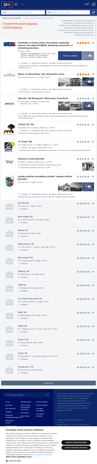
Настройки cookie (9, 422)
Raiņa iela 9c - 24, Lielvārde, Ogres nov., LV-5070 (39, 356)
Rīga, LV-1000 (38, 54)
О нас (7, 402)
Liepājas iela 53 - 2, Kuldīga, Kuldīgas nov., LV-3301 (39, 145)
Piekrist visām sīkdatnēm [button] (76, 442)
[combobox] (23, 12)
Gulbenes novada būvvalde (31, 158)
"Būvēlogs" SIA (23, 271)
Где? (49, 12)
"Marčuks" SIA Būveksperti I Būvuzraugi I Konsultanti (43, 98)
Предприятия (26, 402)
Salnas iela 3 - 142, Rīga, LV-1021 (33, 274)
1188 (7, 4)
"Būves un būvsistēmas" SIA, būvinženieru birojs (41, 74)
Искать (93, 12)
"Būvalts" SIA (23, 230)
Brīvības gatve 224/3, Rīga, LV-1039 (34, 315)
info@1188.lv (61, 422)
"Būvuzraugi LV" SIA (25, 258)
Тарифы (8, 412)
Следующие (48, 383)
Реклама (8, 405)
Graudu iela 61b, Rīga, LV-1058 (32, 343)
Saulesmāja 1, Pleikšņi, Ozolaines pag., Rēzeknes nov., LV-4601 (35, 103)
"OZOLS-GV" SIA (26, 124)
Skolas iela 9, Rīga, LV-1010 (31, 233)
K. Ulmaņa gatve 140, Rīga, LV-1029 (34, 261)
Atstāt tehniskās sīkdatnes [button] (76, 448)
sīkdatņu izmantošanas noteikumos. (40, 455)
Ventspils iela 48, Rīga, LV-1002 (32, 288)
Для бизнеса (10, 408)
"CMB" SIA (22, 285)
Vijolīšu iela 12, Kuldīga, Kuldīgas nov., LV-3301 (38, 128)
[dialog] (48, 445)
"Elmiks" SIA (22, 312)
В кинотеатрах (41, 402)
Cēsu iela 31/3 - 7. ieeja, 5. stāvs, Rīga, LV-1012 (38, 247)
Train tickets (25, 416)
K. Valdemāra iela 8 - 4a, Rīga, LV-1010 (35, 302)
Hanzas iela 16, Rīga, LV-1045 (31, 370)
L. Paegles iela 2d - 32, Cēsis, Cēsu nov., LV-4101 (39, 329)
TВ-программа (41, 405)
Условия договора (40, 409)
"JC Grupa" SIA (25, 141)
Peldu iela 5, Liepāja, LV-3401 (31, 182)
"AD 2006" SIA (23, 203)
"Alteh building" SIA (25, 217)
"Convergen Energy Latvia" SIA (30, 299)
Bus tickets (25, 413)
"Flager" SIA (22, 326)
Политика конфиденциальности (13, 416)
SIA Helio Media (74, 425)
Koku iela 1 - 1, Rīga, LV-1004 (31, 206)
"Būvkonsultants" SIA (26, 244)
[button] (33, 457)
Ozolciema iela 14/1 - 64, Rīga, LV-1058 (35, 220)
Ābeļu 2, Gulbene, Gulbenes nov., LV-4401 (36, 162)
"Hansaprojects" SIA (25, 367)
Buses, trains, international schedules (26, 407)
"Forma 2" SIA (23, 340)
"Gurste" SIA (22, 353)
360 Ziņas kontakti (40, 415)
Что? (4, 12)
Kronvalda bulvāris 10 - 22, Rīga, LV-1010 (35, 77)
